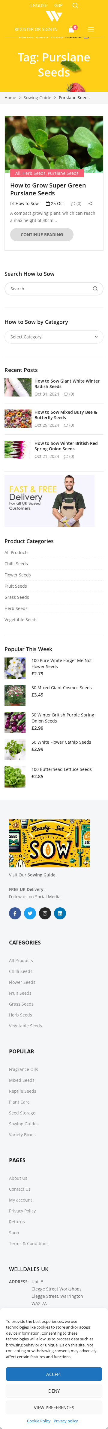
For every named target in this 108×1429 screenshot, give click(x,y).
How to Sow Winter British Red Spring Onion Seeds (66, 446)
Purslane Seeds (63, 173)
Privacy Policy (22, 1211)
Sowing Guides (24, 1124)
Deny (54, 1391)
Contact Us (20, 1189)
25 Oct (57, 203)
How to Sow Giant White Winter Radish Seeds (67, 383)
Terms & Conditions (29, 1243)
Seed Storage (22, 1113)
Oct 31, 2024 (46, 394)
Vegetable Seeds (21, 619)
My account (20, 1200)
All (17, 173)
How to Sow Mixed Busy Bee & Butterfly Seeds (65, 414)
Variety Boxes (22, 1134)
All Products (16, 552)
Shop (14, 1232)
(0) (78, 203)
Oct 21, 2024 (46, 456)
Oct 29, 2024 (46, 425)
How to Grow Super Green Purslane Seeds (48, 189)
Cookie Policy (39, 1421)
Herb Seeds (34, 173)
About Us (18, 1178)
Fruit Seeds (15, 586)
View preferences (54, 1408)
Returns (17, 1222)
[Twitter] (30, 913)
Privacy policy (66, 1421)
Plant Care (19, 1102)
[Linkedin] (60, 913)
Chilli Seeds (16, 563)
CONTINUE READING (42, 234)
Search (95, 288)
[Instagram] (45, 913)
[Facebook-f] (15, 913)
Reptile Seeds (22, 1091)
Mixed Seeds (21, 1080)
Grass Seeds (16, 597)
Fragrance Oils (23, 1069)
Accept (54, 1374)
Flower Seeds (17, 575)
